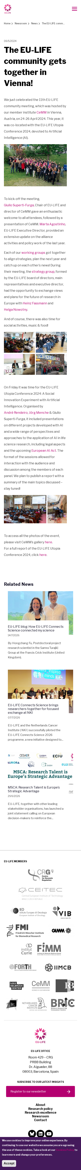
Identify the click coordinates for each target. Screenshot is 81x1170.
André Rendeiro (16, 413)
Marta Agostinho (52, 224)
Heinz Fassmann (35, 303)
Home (7, 23)
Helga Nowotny (15, 309)
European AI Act (43, 450)
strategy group (43, 272)
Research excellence (40, 1112)
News (34, 23)
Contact (40, 1120)
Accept (9, 1163)
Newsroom (21, 23)
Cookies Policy (65, 1149)
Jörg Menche (39, 413)
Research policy (40, 1109)
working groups (33, 253)
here (48, 542)
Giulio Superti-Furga (19, 205)
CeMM (42, 112)
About (40, 1105)
